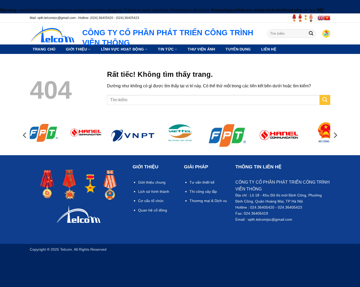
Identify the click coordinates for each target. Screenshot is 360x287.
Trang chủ (44, 49)
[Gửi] (311, 33)
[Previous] (25, 135)
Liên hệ (268, 49)
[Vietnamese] (327, 17)
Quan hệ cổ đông (152, 210)
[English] (321, 17)
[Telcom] (52, 33)
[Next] (335, 135)
